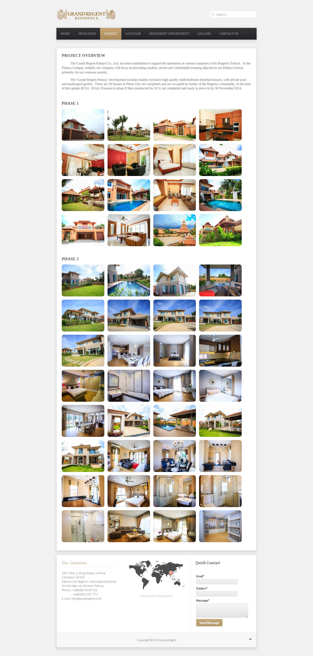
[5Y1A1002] (129, 160)
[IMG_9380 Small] (129, 456)
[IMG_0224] (220, 195)
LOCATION (133, 34)
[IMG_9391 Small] (83, 491)
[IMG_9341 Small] (83, 386)
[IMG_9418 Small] (83, 526)
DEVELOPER (87, 34)
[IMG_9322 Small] (174, 316)
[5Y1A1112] (220, 160)
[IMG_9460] (174, 526)
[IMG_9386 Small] (174, 456)
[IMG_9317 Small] (129, 316)
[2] (129, 125)
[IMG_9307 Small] (83, 280)
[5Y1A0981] (220, 125)
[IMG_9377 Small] (220, 421)
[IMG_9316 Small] (83, 316)
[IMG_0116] (129, 195)
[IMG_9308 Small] (129, 280)
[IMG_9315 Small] (220, 280)
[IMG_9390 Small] (220, 456)
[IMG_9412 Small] (220, 491)
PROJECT (110, 34)
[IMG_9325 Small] (129, 351)
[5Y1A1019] (174, 160)
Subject (202, 588)
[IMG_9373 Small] (174, 421)
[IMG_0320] (83, 230)
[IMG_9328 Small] (174, 351)
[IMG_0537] (174, 230)
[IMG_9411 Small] (174, 491)
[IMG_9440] (129, 526)
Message (203, 600)
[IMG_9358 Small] (83, 421)
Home (65, 34)
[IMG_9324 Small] (83, 351)
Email (200, 576)
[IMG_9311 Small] (174, 280)
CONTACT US (229, 34)
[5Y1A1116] (83, 195)
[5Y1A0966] (174, 125)
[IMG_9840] (220, 526)
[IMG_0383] (129, 230)
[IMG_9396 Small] (129, 491)
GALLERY (204, 34)
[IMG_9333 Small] (220, 351)
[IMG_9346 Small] (129, 386)
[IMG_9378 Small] (83, 456)
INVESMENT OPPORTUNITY (169, 34)
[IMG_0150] (174, 195)
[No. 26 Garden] (220, 230)
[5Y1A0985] (83, 160)
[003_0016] (83, 125)
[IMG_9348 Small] (174, 386)
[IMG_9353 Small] (220, 386)
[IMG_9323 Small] (220, 316)
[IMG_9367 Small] (129, 421)
